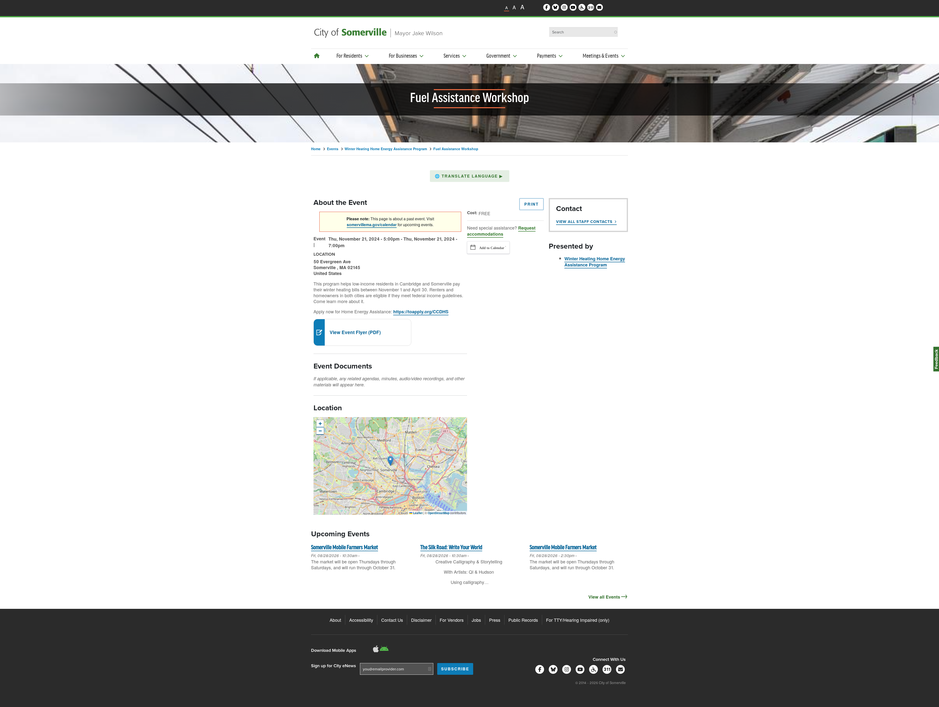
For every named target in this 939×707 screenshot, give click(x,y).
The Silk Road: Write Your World (451, 548)
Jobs (476, 620)
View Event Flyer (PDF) (355, 332)
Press (494, 620)
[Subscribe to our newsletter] (619, 669)
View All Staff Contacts (584, 221)
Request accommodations (501, 231)
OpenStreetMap (438, 513)
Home (316, 148)
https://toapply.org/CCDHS (420, 311)
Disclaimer (421, 620)
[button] (469, 176)
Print (531, 204)
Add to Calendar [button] (491, 248)
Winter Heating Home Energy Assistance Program (386, 148)
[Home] (317, 55)
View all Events (604, 597)
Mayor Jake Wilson (419, 33)
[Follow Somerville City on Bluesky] (552, 669)
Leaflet (417, 513)
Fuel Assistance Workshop (455, 148)
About (335, 620)
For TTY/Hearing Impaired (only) (577, 620)
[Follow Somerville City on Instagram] (565, 669)
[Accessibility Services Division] (592, 669)
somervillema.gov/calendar (372, 224)
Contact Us (392, 620)
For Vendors (452, 620)
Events (332, 148)
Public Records (523, 620)
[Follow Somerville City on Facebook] (539, 669)
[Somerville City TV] (579, 669)
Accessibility (361, 620)
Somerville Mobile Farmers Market (344, 548)
